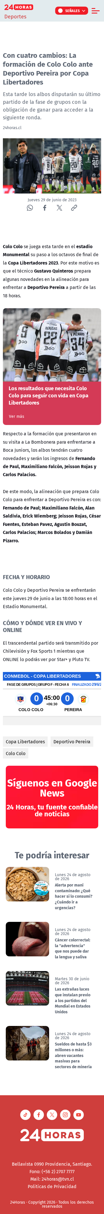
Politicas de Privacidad (52, 1186)
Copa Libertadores (25, 741)
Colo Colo (15, 753)
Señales (72, 10)
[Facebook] (45, 208)
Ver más (16, 416)
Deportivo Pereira (71, 741)
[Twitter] (59, 208)
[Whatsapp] (30, 208)
